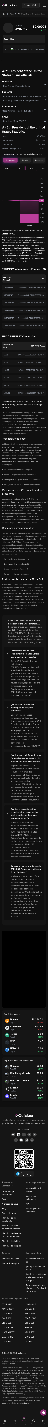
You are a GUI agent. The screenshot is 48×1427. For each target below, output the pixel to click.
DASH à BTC (7, 1337)
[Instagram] (27, 1140)
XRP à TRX (30, 1332)
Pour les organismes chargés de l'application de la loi (36, 1288)
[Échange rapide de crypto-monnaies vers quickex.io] (9, 5)
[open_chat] (43, 1412)
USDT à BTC (7, 1341)
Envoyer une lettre (10, 1258)
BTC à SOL (29, 1337)
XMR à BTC (30, 1327)
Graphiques (10, 160)
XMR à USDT (8, 1309)
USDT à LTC (7, 1313)
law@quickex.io (24, 1403)
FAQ (4, 1199)
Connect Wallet (31, 5)
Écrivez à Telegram (10, 1263)
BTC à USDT (30, 1318)
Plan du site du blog (11, 1241)
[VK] (35, 1135)
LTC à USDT (7, 1323)
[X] (24, 1135)
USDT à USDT (8, 1332)
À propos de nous (10, 1203)
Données (38, 160)
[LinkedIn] (18, 1135)
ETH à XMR (30, 1313)
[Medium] (29, 1135)
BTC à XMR (7, 1304)
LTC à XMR (30, 1309)
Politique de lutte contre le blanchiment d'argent (36, 1277)
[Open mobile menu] (44, 5)
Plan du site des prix (11, 1245)
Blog (4, 1208)
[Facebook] (16, 1140)
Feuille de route (9, 1213)
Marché (25, 160)
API (27, 1203)
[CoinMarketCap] (32, 1140)
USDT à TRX (7, 1327)
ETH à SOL (29, 1323)
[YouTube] (21, 1140)
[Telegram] (13, 1135)
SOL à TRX (7, 1318)
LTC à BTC (29, 1341)
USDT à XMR (30, 1304)
